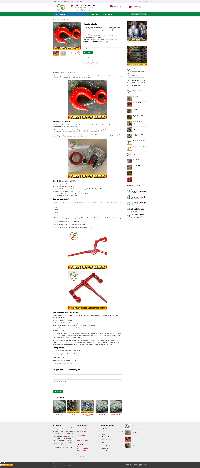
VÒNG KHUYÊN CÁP (107, 439)
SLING (103, 434)
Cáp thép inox (59, 414)
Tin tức (105, 14)
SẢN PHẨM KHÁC (106, 451)
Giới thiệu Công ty (81, 428)
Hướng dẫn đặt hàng (82, 446)
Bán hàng (79, 439)
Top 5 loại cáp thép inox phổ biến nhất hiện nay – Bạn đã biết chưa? (138, 204)
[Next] (78, 36)
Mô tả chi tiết (56, 72)
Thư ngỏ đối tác (81, 435)
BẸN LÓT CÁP (105, 442)
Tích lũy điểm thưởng (57, 1)
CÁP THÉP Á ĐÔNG (58, 333)
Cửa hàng (98, 14)
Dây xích (73, 414)
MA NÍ (103, 431)
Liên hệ (110, 14)
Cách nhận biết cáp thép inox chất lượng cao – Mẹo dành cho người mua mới (138, 216)
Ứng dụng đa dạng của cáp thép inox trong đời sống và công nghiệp (138, 210)
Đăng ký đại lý (80, 456)
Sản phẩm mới (65, 19)
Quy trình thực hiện (81, 450)
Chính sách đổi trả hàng (68, 1)
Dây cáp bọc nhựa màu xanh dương (87, 415)
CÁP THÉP (105, 428)
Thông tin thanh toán (71, 72)
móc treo (96, 60)
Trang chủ (92, 14)
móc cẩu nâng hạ (90, 60)
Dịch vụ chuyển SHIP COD (83, 454)
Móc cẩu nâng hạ (57, 76)
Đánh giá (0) (62, 72)
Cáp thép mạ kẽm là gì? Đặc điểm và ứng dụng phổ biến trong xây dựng (138, 197)
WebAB (73, 466)
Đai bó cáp (134, 432)
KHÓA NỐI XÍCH (106, 445)
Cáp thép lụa (102, 414)
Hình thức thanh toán (82, 448)
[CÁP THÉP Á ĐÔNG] (61, 7)
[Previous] (55, 36)
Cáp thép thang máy (115, 414)
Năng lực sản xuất (81, 431)
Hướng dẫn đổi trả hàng (83, 440)
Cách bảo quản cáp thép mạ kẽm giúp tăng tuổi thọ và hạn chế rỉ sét (138, 191)
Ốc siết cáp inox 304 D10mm (138, 426)
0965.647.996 (135, 80)
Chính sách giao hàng (79, 1)
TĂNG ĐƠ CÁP (106, 437)
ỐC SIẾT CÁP (105, 448)
